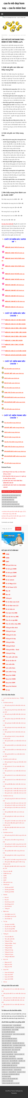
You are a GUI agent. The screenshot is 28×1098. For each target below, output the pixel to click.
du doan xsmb (18, 1047)
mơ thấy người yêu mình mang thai (10, 504)
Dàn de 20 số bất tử (19, 1054)
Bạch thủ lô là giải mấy (19, 1034)
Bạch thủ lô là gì (6, 1036)
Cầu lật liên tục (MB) (12, 616)
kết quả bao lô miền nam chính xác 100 (15, 805)
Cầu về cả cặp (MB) (11, 620)
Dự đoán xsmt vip (8, 832)
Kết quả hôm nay (11, 565)
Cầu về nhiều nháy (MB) (13, 624)
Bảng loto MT (8, 962)
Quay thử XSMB (10, 675)
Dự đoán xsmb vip (8, 702)
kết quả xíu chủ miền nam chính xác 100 (15, 803)
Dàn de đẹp (20, 1058)
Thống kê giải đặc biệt (7, 1081)
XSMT (7, 561)
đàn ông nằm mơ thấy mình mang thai (11, 495)
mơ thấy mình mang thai (8, 499)
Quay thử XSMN (11, 679)
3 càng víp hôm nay (6, 1029)
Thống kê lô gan (11, 631)
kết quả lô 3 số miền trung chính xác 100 (15, 859)
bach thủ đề (15, 1029)
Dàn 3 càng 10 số (16, 1049)
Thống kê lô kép (11, 638)
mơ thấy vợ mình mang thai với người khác (12, 506)
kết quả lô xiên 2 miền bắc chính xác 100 (15, 788)
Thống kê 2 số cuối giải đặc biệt (10, 1078)
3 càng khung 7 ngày (7, 1025)
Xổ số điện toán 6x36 (12, 602)
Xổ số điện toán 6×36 (10, 916)
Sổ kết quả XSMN (11, 572)
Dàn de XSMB (12, 1056)
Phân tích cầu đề (6, 491)
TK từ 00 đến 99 (11, 660)
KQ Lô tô (5, 959)
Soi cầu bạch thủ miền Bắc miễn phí (10, 1074)
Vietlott (5, 894)
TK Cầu (5, 921)
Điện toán (6, 911)
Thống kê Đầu (10, 642)
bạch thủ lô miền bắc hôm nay (9, 1038)
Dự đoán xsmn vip (8, 795)
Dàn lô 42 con (5, 1060)
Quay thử (5, 969)
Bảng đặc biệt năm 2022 (18, 1043)
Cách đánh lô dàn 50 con (19, 1045)
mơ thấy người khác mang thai (9, 502)
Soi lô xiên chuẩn (6, 1076)
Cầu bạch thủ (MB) (11, 613)
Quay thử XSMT (10, 682)
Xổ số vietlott (10, 580)
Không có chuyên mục (7, 1069)
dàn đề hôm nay (15, 1063)
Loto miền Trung (11, 671)
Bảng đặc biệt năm (6, 1043)
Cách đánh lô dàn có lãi (8, 1047)
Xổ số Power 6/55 (11, 587)
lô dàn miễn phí (12, 1072)
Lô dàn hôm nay (17, 1069)
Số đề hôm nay (17, 491)
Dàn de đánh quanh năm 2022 (9, 1058)
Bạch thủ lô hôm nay (7, 1034)
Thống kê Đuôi (10, 646)
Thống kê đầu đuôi (12, 627)
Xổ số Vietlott (8, 906)
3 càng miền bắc (17, 1025)
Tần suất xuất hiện (12, 657)
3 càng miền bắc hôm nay (8, 1027)
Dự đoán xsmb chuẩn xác (10, 759)
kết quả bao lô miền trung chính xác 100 (15, 844)
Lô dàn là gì (5, 1072)
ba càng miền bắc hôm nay (8, 1032)
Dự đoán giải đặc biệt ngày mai (9, 1065)
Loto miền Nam (10, 668)
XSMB (7, 554)
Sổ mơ (8, 690)
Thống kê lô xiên (11, 635)
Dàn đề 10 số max (6, 1063)
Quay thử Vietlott (11, 686)
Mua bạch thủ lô (21, 1072)
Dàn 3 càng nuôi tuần (7, 1052)
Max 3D (8, 591)
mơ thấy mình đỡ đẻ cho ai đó (9, 497)
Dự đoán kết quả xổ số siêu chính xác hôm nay (13, 1067)
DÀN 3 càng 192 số (6, 1049)
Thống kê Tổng (10, 653)
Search (18, 528)
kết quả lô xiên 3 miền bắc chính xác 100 (15, 790)
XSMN (7, 558)
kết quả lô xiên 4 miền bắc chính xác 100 (15, 793)
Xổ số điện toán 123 (12, 605)
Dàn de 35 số (5, 1056)
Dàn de (15, 1052)
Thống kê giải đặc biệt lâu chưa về (10, 1083)
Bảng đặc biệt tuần (7, 1045)
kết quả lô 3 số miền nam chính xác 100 (15, 820)
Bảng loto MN (8, 964)
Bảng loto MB (8, 966)
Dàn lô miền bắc (13, 1060)
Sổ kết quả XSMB (11, 569)
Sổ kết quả (6, 884)
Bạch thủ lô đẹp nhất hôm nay (9, 1040)
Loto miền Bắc (10, 664)
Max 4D (8, 594)
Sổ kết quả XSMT (11, 576)
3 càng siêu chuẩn (19, 1027)
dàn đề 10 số (22, 1060)
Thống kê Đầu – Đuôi (12, 649)
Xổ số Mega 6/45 (11, 583)
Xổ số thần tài (10, 609)
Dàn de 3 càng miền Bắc (7, 1054)
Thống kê (8, 598)
